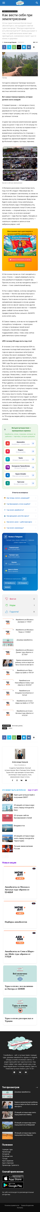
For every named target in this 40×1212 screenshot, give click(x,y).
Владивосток (19, 826)
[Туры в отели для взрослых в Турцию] (20, 1006)
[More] (34, 47)
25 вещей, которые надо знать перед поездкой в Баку (24, 807)
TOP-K (10, 728)
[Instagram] (18, 780)
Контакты (20, 1208)
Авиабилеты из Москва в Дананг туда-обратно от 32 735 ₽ (24, 652)
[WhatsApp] (14, 47)
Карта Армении (7, 1161)
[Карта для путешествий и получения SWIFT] (7, 797)
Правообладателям (27, 1205)
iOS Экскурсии (22, 583)
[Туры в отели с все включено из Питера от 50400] (20, 973)
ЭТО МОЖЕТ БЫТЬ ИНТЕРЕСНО (14, 790)
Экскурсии (5, 1154)
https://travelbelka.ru (20, 765)
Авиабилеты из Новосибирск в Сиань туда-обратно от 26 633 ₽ (24, 683)
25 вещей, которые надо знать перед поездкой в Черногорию (24, 838)
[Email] (19, 47)
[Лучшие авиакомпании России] (7, 848)
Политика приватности (12, 1205)
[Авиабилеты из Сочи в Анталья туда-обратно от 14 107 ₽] (8, 713)
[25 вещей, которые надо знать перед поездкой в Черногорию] (7, 838)
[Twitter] (9, 47)
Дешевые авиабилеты (25, 640)
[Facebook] (4, 47)
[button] (37, 3)
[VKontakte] (22, 780)
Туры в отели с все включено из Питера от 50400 (19, 987)
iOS (24, 579)
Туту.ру (4, 1158)
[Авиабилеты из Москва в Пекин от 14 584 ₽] (8, 632)
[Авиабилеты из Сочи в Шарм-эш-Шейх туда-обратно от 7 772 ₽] (20, 939)
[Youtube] (26, 780)
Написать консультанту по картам (21, 259)
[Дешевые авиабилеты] (8, 642)
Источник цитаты (17, 725)
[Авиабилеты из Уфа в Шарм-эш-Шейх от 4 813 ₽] (8, 673)
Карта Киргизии (8, 1163)
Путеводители (7, 1156)
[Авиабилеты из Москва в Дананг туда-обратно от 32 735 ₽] (8, 652)
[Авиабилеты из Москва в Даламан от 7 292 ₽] (8, 622)
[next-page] (7, 856)
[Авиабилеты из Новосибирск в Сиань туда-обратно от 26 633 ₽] (8, 683)
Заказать (21, 265)
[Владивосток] (7, 828)
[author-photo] (20, 759)
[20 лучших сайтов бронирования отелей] (7, 818)
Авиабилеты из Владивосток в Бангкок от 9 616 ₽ (24, 693)
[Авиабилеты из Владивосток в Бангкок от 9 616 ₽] (8, 693)
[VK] (29, 47)
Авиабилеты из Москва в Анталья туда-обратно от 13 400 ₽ (17, 890)
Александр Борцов (10, 42)
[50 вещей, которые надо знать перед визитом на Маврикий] (7, 1125)
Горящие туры (7, 1149)
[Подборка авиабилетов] (20, 909)
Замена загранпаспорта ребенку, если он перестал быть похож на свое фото (24, 662)
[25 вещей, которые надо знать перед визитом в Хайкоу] (7, 1115)
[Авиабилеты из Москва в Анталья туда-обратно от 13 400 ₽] (20, 874)
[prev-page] (3, 856)
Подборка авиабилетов (16, 922)
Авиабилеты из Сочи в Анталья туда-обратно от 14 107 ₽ (25, 713)
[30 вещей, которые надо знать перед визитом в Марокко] (7, 1135)
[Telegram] (24, 47)
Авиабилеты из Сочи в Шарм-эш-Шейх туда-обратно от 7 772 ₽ (20, 954)
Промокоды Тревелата (10, 1165)
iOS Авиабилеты (10, 583)
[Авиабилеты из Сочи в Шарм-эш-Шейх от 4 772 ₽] (8, 703)
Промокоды (6, 1152)
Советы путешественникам (10, 11)
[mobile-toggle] (3, 3)
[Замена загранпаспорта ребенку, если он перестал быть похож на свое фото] (8, 663)
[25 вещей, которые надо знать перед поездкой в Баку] (7, 807)
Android (7, 587)
